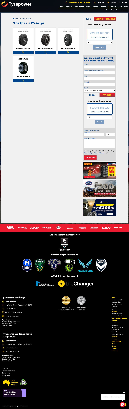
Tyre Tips (114, 309)
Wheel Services (116, 332)
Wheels (69, 7)
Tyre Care (114, 307)
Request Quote (90, 157)
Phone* (94, 70)
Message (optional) (90, 138)
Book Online (123, 7)
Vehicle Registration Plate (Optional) (91, 131)
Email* (86, 76)
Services (95, 7)
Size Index (5, 368)
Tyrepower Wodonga (79, 2)
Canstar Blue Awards (8, 371)
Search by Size (116, 302)
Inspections (115, 325)
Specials (104, 7)
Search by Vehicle (117, 300)
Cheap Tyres (6, 375)
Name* (86, 64)
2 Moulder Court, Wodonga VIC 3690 (19, 344)
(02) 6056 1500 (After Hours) (13, 312)
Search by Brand (117, 304)
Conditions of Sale (23, 406)
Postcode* (87, 82)
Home (16, 18)
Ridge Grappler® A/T (23, 48)
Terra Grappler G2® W (68, 48)
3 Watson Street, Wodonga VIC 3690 (19, 305)
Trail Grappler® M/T (23, 76)
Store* (86, 88)
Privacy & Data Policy (12, 406)
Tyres (61, 7)
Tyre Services (115, 330)
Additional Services (117, 334)
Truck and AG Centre (82, 7)
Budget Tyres (6, 373)
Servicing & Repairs (117, 327)
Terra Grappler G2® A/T (45, 48)
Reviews (124, 10)
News (112, 10)
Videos (118, 10)
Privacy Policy (88, 153)
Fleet (107, 10)
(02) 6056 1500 (11, 309)
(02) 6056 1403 (11, 348)
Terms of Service (99, 153)
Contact (113, 7)
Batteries (114, 323)
